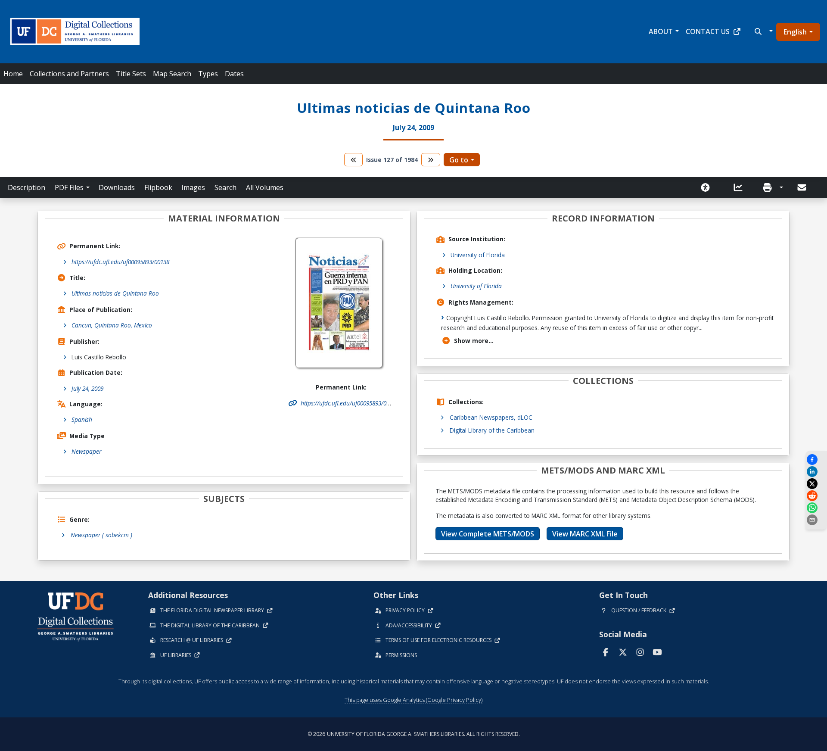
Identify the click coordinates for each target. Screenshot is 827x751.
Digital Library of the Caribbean (492, 430)
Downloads (117, 187)
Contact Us (708, 31)
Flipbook (158, 187)
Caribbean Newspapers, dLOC (491, 417)
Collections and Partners (69, 73)
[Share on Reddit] (816, 495)
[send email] (816, 519)
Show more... (474, 341)
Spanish (82, 419)
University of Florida (478, 255)
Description (26, 187)
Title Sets (131, 73)
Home (13, 73)
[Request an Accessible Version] (708, 187)
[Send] (802, 187)
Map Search (172, 73)
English (795, 32)
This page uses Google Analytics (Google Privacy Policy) (413, 700)
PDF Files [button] (69, 187)
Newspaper (86, 451)
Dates (234, 73)
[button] (762, 31)
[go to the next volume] (430, 159)
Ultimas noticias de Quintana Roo (115, 293)
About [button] (661, 31)
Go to (458, 160)
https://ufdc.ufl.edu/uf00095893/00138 (120, 262)
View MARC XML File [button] (585, 534)
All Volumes (264, 187)
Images (193, 187)
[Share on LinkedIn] (816, 471)
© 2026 (414, 734)
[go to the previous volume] (353, 159)
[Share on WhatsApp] (816, 507)
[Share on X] (816, 483)
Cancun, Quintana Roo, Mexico (112, 325)
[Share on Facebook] (816, 459)
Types (208, 73)
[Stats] (741, 187)
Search (225, 187)
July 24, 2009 (87, 388)
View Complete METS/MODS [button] (487, 534)
